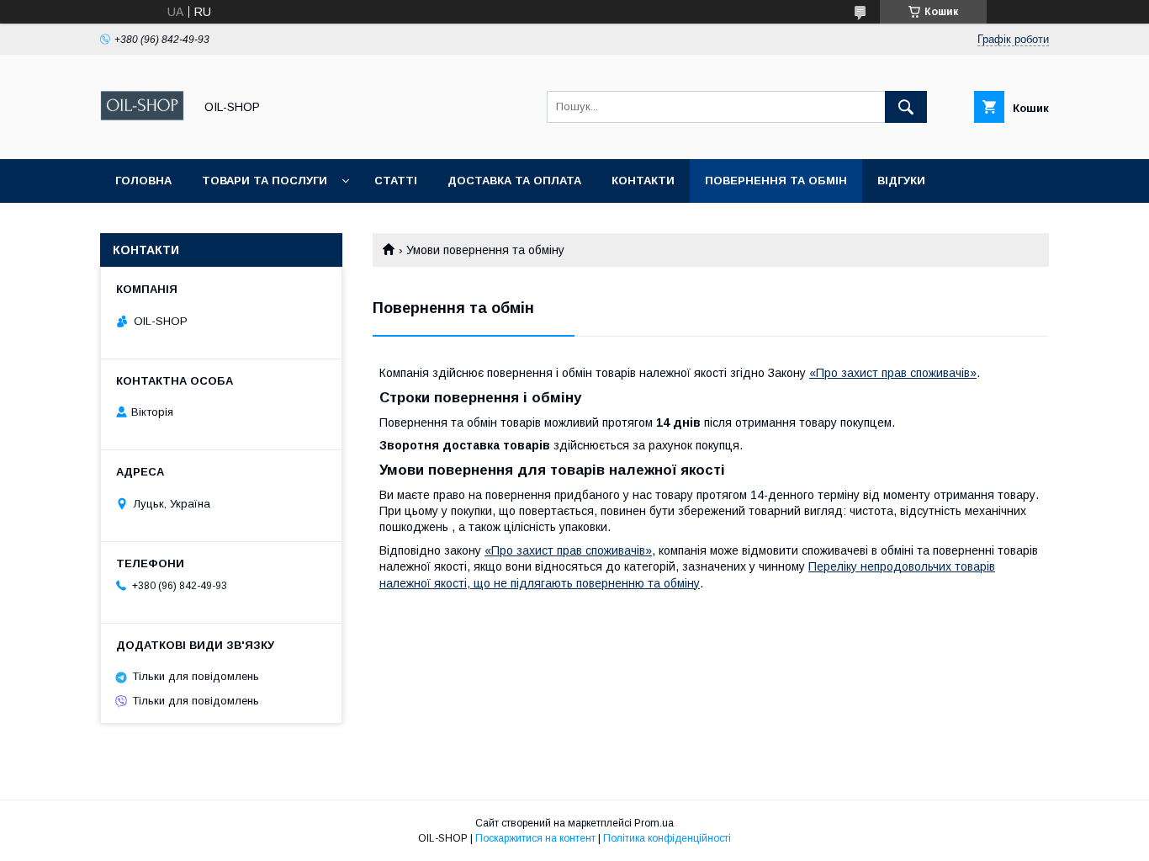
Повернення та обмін (776, 180)
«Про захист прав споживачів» (893, 373)
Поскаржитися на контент (535, 838)
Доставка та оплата (514, 180)
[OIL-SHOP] (142, 137)
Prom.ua (654, 823)
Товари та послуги (264, 180)
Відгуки (901, 180)
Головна (143, 180)
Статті (395, 180)
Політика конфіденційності (667, 838)
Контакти (643, 180)
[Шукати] (906, 107)
